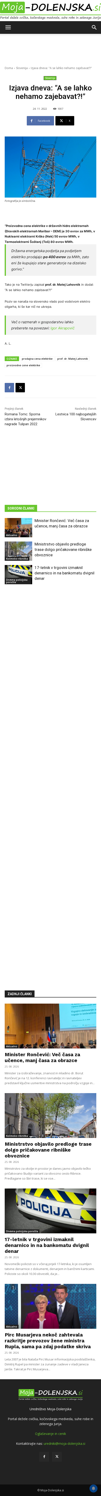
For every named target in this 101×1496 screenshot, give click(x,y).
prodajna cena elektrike (37, 358)
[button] (8, 27)
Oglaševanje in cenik (50, 1433)
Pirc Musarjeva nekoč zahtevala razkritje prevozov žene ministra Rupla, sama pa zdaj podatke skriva (48, 1340)
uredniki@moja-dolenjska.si (64, 1443)
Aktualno (11, 535)
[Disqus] (50, 780)
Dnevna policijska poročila (16, 581)
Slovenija (22, 68)
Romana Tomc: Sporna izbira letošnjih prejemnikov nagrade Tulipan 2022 (25, 419)
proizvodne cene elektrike (23, 365)
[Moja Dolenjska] (50, 11)
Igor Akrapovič (62, 328)
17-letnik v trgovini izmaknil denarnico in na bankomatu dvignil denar (64, 573)
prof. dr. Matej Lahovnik (72, 358)
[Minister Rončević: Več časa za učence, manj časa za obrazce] (18, 527)
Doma (9, 68)
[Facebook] (9, 387)
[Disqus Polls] (50, 658)
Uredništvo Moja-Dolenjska (50, 1409)
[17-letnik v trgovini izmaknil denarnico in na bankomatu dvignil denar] (18, 574)
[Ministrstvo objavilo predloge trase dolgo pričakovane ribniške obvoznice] (18, 551)
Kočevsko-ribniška (17, 558)
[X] (20, 387)
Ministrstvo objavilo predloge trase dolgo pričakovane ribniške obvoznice (63, 549)
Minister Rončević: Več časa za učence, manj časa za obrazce (42, 1057)
